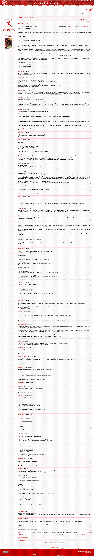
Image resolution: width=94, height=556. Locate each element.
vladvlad (21, 64)
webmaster (89, 551)
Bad (20, 257)
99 (85, 26)
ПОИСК (8, 23)
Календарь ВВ (89, 21)
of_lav (21, 464)
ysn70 (21, 386)
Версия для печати (90, 17)
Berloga (21, 97)
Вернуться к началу (90, 63)
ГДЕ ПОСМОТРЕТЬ (8, 19)
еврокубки (25, 5)
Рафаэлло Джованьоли (24, 128)
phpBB (52, 542)
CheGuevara (22, 214)
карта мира (40, 5)
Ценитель (21, 132)
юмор (82, 5)
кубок (20, 5)
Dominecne (22, 458)
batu (20, 163)
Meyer (21, 196)
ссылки (91, 5)
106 (90, 26)
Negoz (21, 139)
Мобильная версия (88, 17)
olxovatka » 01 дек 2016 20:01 (27, 289)
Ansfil (21, 418)
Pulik (21, 77)
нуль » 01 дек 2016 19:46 (26, 498)
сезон (8, 5)
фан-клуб (77, 5)
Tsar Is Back (22, 341)
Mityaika (21, 221)
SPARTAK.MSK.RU (33, 554)
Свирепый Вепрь (23, 324)
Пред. (19, 532)
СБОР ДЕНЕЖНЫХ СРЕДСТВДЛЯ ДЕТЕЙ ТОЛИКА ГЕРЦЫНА (9, 30)
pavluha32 (22, 248)
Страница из (70, 26)
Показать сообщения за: (37, 532)
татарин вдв (22, 414)
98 (84, 26)
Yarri (21, 433)
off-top (21, 518)
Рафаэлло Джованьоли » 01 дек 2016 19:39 (29, 477)
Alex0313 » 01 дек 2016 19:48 (27, 449)
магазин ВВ (48, 5)
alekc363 (21, 527)
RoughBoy (22, 511)
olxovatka (21, 347)
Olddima (21, 185)
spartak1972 (22, 367)
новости (3, 5)
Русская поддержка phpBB (54, 543)
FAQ (81, 19)
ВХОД (9, 21)
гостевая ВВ (56, 5)
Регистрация (85, 19)
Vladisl (21, 71)
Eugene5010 (22, 395)
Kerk (21, 296)
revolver (21, 208)
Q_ (20, 109)
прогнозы (70, 5)
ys (20, 171)
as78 (21, 468)
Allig (21, 154)
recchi (21, 311)
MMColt (21, 390)
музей (86, 5)
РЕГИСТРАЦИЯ (9, 25)
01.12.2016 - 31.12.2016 (23, 23)
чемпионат (13, 5)
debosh (21, 192)
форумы (63, 5)
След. (90, 532)
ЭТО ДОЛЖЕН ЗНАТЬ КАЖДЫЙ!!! (8, 17)
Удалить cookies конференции (74, 540)
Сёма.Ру (89, 552)
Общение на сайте (22, 17)
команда (32, 5)
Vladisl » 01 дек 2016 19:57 (27, 349)
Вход (90, 19)
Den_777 (21, 361)
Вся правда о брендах (54, 547)
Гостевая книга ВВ (30, 17)
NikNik (21, 28)
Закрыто (19, 25)
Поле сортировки (52, 532)
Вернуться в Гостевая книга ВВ (24, 537)
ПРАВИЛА (8, 22)
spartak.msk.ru (62, 554)
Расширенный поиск (87, 14)
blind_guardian (22, 382)
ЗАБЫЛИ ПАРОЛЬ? (8, 26)
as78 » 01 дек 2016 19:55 (26, 397)
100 (87, 26)
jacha (21, 90)
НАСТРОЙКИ (8, 24)
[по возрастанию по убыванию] (72, 532)
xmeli (21, 282)
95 (79, 26)
